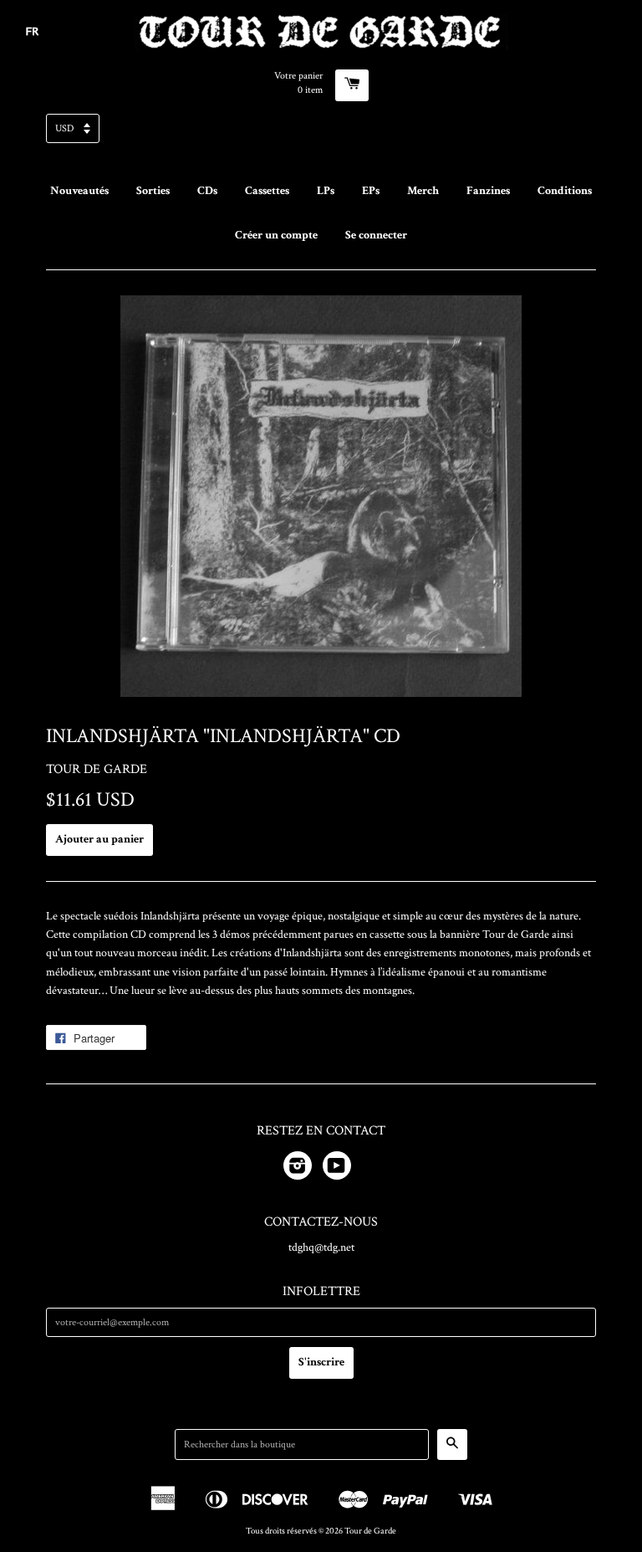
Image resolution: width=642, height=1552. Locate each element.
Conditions (565, 190)
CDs (207, 190)
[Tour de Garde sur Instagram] (297, 1168)
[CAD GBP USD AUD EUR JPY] (321, 133)
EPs (371, 190)
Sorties (153, 190)
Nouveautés (79, 190)
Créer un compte (276, 235)
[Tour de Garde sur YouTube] (337, 1168)
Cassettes (267, 190)
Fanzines (488, 190)
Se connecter (376, 235)
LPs (325, 190)
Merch (423, 190)
